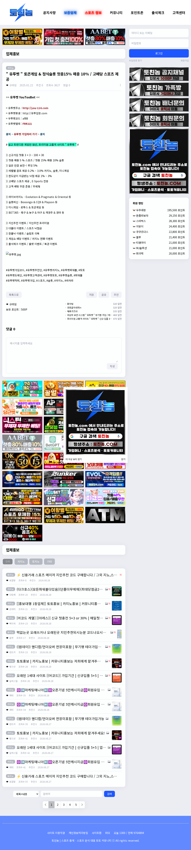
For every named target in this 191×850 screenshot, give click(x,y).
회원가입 (185, 60)
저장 (91, 295)
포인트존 (137, 12)
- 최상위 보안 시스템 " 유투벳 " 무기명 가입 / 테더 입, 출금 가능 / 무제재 (88, 315)
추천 (116, 295)
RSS (107, 833)
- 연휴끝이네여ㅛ (73, 307)
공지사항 (49, 12)
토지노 (36, 561)
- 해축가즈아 (71, 311)
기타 (49, 561)
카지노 (21, 561)
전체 (7, 561)
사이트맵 (96, 833)
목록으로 (14, 295)
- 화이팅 (69, 303)
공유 (103, 295)
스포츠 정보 (93, 12)
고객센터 (179, 12)
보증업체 (70, 12)
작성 (112, 366)
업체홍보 (12, 53)
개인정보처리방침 (78, 833)
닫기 (123, 459)
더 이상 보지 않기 (74, 459)
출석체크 (158, 12)
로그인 (159, 53)
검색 (109, 794)
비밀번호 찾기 (135, 60)
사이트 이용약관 (56, 833)
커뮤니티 (116, 12)
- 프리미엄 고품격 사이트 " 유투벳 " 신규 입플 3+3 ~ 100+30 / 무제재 (88, 318)
